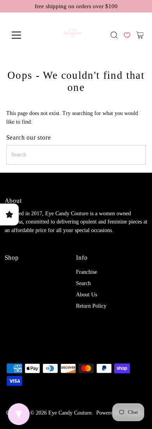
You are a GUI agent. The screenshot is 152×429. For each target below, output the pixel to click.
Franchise (86, 272)
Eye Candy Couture (70, 413)
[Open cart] (140, 35)
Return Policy (91, 306)
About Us (86, 295)
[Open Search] (114, 35)
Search (83, 283)
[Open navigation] (22, 35)
